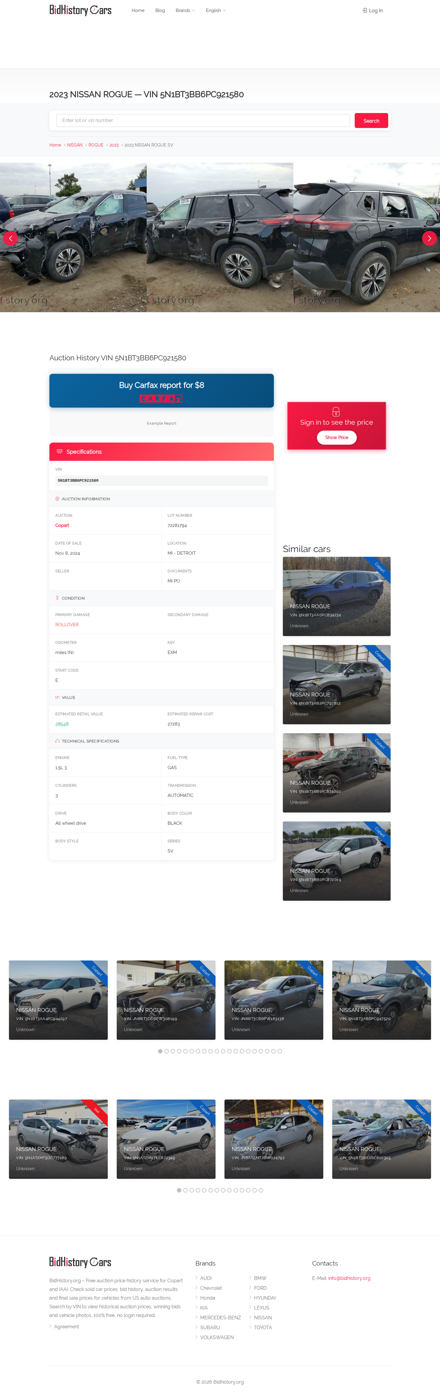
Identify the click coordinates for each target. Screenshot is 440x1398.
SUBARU (210, 1327)
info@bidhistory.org (349, 1278)
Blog (160, 10)
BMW (260, 1278)
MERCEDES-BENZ (220, 1318)
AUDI (206, 1278)
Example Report (161, 423)
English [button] (213, 10)
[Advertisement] (220, 41)
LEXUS (261, 1308)
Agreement (66, 1327)
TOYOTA (263, 1327)
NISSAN (75, 145)
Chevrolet (211, 1288)
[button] (10, 238)
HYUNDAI (265, 1298)
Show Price (336, 437)
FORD (260, 1288)
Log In (375, 10)
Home (138, 10)
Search (371, 121)
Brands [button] (183, 10)
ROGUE (96, 145)
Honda (207, 1298)
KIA (204, 1308)
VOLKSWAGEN (217, 1337)
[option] (58, 1003)
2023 (114, 145)
